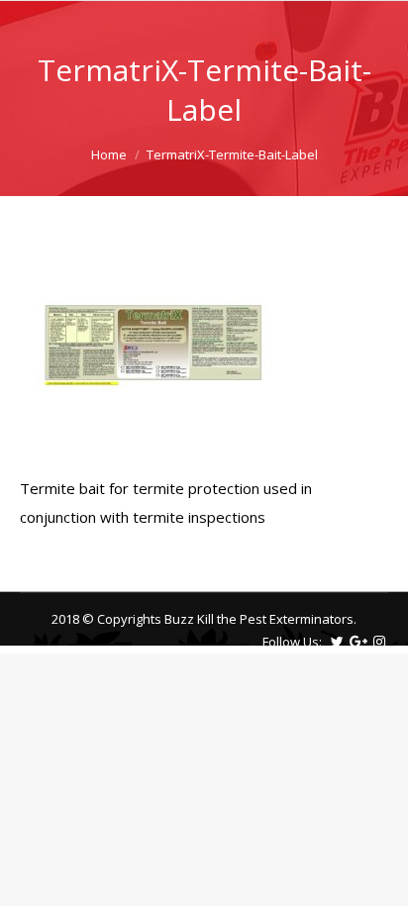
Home (109, 154)
